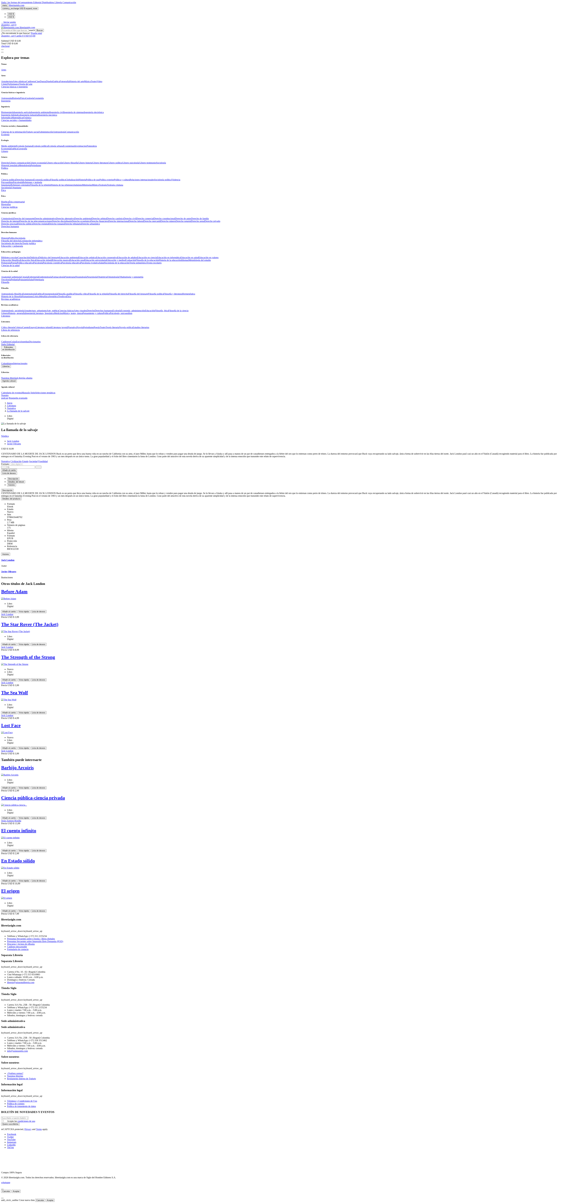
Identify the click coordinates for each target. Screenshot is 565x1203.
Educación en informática (169, 257)
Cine (37, 81)
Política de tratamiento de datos (21, 1106)
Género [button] (4, 151)
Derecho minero (168, 221)
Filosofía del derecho (11, 240)
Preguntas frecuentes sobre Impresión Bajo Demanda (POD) (35, 941)
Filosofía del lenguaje (138, 294)
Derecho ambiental (83, 218)
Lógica (36, 296)
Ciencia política (8, 179)
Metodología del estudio (199, 260)
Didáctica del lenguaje (49, 257)
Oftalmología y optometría (131, 277)
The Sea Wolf (14, 692)
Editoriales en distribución (8, 348)
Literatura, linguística (44, 313)
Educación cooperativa (106, 257)
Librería (59, 2)
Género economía (38, 163)
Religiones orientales (20, 185)
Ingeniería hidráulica (10, 115)
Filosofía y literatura (173, 294)
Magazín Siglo (28, 392)
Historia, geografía (16, 313)
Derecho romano (56, 224)
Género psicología (130, 163)
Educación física (27, 260)
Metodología (25, 165)
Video (99, 81)
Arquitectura (7, 81)
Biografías (6, 204)
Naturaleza (92, 146)
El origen (10, 890)
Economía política (41, 179)
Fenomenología (50, 294)
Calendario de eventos (11, 392)
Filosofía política (58, 179)
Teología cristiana (115, 185)
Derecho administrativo (45, 218)
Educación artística (87, 257)
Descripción (7, 490)
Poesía (14, 263)
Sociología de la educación (116, 263)
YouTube (11, 1139)
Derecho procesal (9, 224)
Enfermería (33, 277)
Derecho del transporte (23, 218)
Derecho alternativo (65, 218)
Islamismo (6, 185)
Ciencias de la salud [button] (10, 265)
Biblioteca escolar (9, 257)
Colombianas (7, 363)
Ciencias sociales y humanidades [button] (16, 120)
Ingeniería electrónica (94, 112)
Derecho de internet (10, 221)
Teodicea (62, 296)
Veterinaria (39, 279)
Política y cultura (122, 179)
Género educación (54, 163)
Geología (29, 98)
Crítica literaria (8, 327)
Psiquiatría (24, 279)
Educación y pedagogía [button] (12, 246)
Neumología (81, 277)
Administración (46, 132)
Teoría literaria (112, 327)
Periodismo (36, 165)
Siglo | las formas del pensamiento (17, 2)
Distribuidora (48, 2)
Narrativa (72, 327)
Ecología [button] (5, 134)
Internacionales (20, 363)
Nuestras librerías (9, 378)
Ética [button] (3, 190)
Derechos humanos (24, 179)
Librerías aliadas (24, 378)
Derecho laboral (136, 221)
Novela (80, 327)
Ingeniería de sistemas (74, 112)
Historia (5, 165)
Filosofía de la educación (147, 260)
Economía (6, 148)
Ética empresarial (17, 202)
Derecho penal (198, 221)
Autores (5, 554)
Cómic (4, 84)
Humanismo (27, 296)
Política (12, 238)
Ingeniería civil (57, 112)
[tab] (282, 490)
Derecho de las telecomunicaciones (35, 221)
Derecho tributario (72, 224)
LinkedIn (11, 1145)
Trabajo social (32, 132)
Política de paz (92, 179)
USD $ (11, 14)
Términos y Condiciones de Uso (22, 1101)
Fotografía (64, 81)
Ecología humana (24, 146)
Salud (101, 263)
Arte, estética (53, 310)
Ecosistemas (68, 146)
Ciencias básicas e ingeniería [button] (14, 86)
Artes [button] (3, 70)
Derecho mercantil (152, 221)
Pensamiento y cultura (93, 313)
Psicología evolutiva (89, 263)
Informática (6, 117)
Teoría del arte (25, 84)
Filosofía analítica (66, 294)
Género (4, 313)
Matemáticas (17, 117)
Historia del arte (76, 81)
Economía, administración (133, 310)
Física (22, 98)
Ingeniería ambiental (40, 112)
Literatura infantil (44, 327)
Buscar (40, 30)
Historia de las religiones (62, 185)
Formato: (5, 464)
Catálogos (30, 81)
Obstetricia (102, 277)
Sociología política (162, 179)
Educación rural (77, 260)
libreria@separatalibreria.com (20, 982)
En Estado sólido (18, 860)
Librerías (6, 366)
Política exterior (106, 179)
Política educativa (25, 263)
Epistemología (29, 294)
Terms (39, 1129)
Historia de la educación (170, 260)
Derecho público (25, 224)
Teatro (94, 81)
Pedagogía (6, 263)
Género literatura (100, 163)
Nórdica (5, 436)
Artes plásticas (19, 81)
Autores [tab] (11, 485)
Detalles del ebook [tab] (16, 482)
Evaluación (130, 260)
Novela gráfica (126, 327)
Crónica (18, 327)
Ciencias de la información (13, 132)
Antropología (59, 132)
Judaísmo (77, 185)
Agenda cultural (9, 381)
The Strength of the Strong (28, 657)
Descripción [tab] (13, 479)
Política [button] (4, 168)
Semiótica (53, 296)
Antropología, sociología (12, 310)
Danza (43, 81)
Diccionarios (35, 341)
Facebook (11, 1134)
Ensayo (32, 327)
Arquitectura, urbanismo (35, 310)
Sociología (161, 163)
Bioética (5, 202)
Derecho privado (212, 221)
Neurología (92, 277)
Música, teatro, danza (73, 313)
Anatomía (5, 277)
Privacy (27, 1129)
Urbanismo (16, 187)
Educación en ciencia (147, 257)
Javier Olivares (14, 443)
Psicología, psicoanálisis (121, 313)
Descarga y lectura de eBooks (21, 944)
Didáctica (34, 257)
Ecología (117, 310)
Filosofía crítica (81, 294)
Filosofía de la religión (98, 294)
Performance (13, 84)
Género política (115, 163)
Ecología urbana (55, 146)
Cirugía (24, 277)
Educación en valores (208, 257)
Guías (13, 341)
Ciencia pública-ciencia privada (33, 797)
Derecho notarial (183, 221)
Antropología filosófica (12, 294)
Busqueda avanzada (18, 398)
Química (27, 117)
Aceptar (16, 1191)
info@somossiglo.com (17, 1051)
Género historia (85, 163)
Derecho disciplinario (62, 221)
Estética (56, 81)
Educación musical (61, 260)
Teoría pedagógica (137, 263)
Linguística (14, 165)
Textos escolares (154, 263)
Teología (103, 185)
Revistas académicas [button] (10, 299)
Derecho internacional (118, 221)
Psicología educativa (71, 263)
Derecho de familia (200, 218)
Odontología (113, 277)
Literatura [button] (5, 316)
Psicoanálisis (7, 182)
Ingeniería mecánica (48, 115)
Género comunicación (19, 163)
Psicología (18, 182)
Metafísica (44, 296)
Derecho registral (41, 224)
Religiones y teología (32, 182)
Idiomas (184, 260)
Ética (69, 296)
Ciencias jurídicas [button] (9, 207)
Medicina (58, 313)
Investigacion (80, 146)
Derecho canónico (115, 218)
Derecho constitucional (164, 218)
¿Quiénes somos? (15, 1073)
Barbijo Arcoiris (17, 767)
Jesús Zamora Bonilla (11, 821)
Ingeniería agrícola (22, 112)
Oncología (6, 279)
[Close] (2, 52)
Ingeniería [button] (5, 101)
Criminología (7, 218)
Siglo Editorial (8, 344)
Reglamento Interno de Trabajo (21, 1078)
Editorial (37, 2)
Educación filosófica (10, 260)
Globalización (72, 179)
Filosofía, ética (161, 310)
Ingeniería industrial (29, 115)
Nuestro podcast (5, 396)
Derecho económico (81, 221)
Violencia (175, 179)
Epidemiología (45, 277)
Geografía (22, 148)
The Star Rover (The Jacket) (29, 624)
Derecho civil (130, 218)
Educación (150, 310)
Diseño (49, 81)
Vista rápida (24, 611)
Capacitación (24, 257)
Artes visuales (80, 310)
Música (87, 81)
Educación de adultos (127, 257)
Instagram (11, 1142)
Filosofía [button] (5, 282)
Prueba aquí (36, 33)
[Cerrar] (2, 1189)
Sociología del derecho (11, 243)
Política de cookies (15, 1103)
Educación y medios (115, 260)
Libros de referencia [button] (10, 330)
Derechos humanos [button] (10, 226)
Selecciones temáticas (45, 392)
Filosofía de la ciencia (178, 310)
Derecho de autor (183, 218)
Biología (16, 98)
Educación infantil (43, 260)
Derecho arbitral (99, 218)
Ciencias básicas (66, 310)
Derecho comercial (145, 218)
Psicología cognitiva (52, 263)
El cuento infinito (18, 830)
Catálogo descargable (17, 946)
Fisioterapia (70, 277)
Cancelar (6, 1191)
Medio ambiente (8, 146)
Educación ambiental (69, 257)
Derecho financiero (99, 221)
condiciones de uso (26, 1121)
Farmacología (58, 277)
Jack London (13, 441)
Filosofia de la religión (40, 185)
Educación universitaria (95, 260)
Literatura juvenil (60, 327)
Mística (95, 185)
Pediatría (15, 279)
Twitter (10, 1137)
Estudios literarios (141, 327)
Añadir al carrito (9, 470)
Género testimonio (147, 163)
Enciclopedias (22, 341)
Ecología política (40, 146)
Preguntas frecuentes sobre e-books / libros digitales (31, 938)
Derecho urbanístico (90, 224)
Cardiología (15, 277)
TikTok (10, 1147)
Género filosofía (70, 163)
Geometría (39, 98)
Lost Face (11, 725)
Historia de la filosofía (11, 296)
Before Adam (14, 591)
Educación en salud (190, 257)
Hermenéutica (188, 294)
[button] (8, 22)
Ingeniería (30, 313)
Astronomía (6, 98)
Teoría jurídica (29, 243)
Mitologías (87, 185)
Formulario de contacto (18, 949)
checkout (5, 46)
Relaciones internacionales (142, 179)
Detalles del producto (11, 499)
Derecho (5, 163)
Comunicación (69, 2)
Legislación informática (31, 240)
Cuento (25, 327)
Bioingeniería (7, 112)
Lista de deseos (38, 611)
